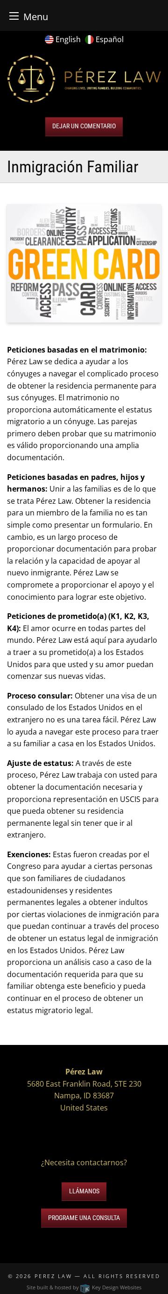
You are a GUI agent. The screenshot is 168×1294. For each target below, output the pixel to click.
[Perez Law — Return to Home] (84, 78)
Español (110, 39)
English (68, 39)
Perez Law (53, 1275)
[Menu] (14, 16)
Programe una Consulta (84, 1218)
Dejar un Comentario (84, 126)
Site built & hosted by (84, 1287)
